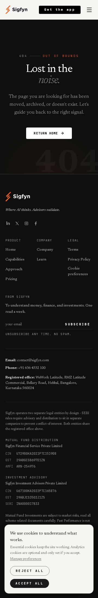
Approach (13, 269)
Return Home (46, 133)
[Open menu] (89, 9)
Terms (73, 250)
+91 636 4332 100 (31, 368)
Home (10, 250)
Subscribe (77, 324)
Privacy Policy (79, 260)
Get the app (59, 9)
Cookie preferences (78, 271)
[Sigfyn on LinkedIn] (7, 223)
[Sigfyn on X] (17, 223)
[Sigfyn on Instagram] (26, 223)
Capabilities (14, 260)
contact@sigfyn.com (33, 360)
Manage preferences (25, 559)
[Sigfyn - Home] (16, 9)
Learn (41, 260)
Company (45, 250)
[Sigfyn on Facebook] (35, 223)
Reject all (30, 571)
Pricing (11, 279)
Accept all (30, 583)
